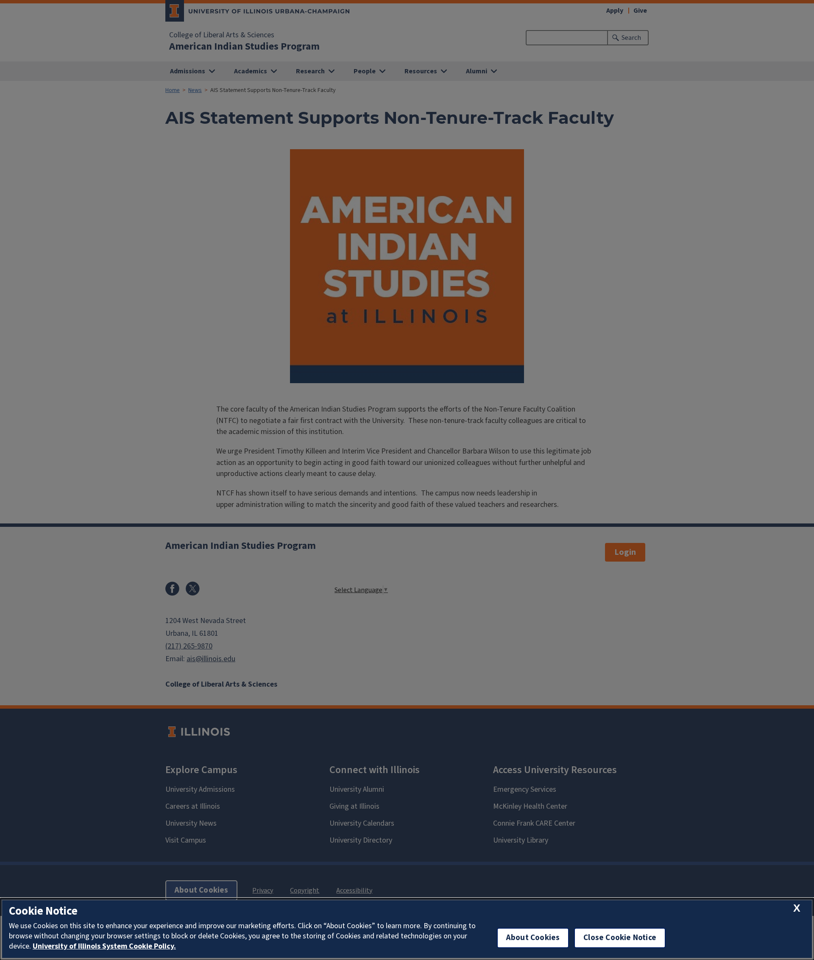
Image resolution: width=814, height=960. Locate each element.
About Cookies (533, 937)
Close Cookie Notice (619, 937)
